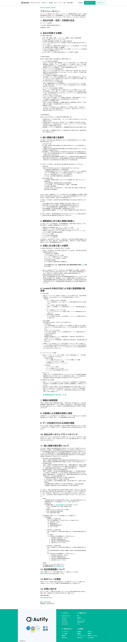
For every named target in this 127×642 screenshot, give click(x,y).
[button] (45, 3)
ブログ (78, 624)
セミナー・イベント (58, 2)
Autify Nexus (64, 619)
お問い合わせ (80, 637)
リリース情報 (64, 633)
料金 (64, 2)
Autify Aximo (64, 617)
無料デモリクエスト (90, 2)
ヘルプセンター (65, 631)
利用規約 (89, 633)
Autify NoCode (65, 624)
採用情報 (79, 633)
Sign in (80, 3)
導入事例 (51, 2)
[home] (25, 3)
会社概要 (79, 631)
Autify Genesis (65, 621)
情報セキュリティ (92, 635)
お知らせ (89, 631)
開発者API (64, 635)
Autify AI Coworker (66, 615)
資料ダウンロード (101, 2)
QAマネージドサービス (35, 2)
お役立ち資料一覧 (81, 621)
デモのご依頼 (90, 637)
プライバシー (81, 635)
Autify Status (64, 637)
